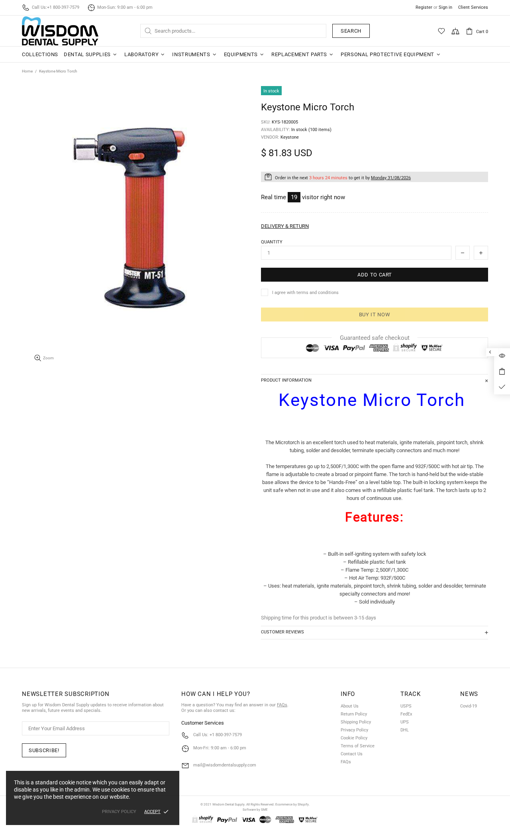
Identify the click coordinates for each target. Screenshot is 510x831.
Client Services (473, 7)
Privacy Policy (354, 730)
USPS (406, 706)
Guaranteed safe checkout (375, 337)
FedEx (406, 714)
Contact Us (352, 754)
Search (351, 31)
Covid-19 (468, 706)
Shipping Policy (356, 722)
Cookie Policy (354, 738)
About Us (350, 706)
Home (27, 71)
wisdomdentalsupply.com (60, 30)
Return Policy (354, 714)
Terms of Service (358, 746)
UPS (404, 722)
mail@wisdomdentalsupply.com (224, 765)
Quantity (271, 242)
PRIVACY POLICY (119, 811)
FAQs (282, 705)
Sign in (445, 7)
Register (424, 7)
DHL (404, 730)
